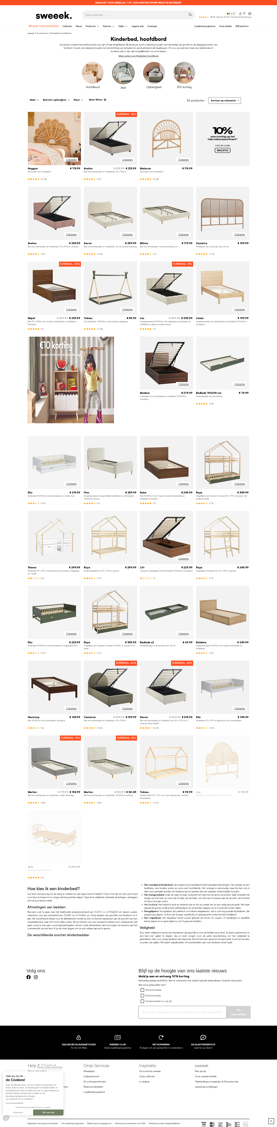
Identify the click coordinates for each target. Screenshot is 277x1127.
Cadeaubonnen (91, 1076)
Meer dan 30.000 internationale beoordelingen (233, 17)
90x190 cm (100, 912)
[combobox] (225, 100)
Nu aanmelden (238, 1012)
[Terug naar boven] (271, 1121)
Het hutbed (150, 904)
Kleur (77, 99)
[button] (6, 1117)
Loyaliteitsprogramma (204, 26)
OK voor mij (48, 1112)
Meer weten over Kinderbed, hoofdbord (138, 56)
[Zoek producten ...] (190, 14)
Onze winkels (225, 26)
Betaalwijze (89, 1071)
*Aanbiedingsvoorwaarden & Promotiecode (216, 1081)
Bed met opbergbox (54, 99)
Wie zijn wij (200, 1071)
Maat (33, 99)
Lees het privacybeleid (14, 1103)
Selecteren (18, 1112)
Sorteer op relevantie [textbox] (223, 100)
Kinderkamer (42, 33)
